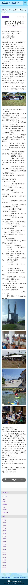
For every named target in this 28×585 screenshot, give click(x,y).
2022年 (4, 530)
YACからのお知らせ (18, 9)
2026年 (4, 520)
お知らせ (10, 9)
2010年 (4, 562)
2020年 (4, 536)
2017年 (4, 544)
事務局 (4, 501)
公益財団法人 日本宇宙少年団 (19, 577)
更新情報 (5, 509)
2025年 (4, 522)
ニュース (5, 499)
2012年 (4, 557)
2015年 (4, 549)
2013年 (4, 554)
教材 (4, 507)
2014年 (4, 552)
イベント (5, 496)
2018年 (4, 541)
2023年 (4, 528)
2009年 (4, 565)
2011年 (4, 560)
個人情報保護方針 (7, 577)
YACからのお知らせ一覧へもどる (15, 480)
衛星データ (5, 512)
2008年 (4, 568)
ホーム (4, 9)
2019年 (4, 538)
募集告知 (5, 504)
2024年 (4, 525)
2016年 (4, 546)
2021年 (4, 533)
